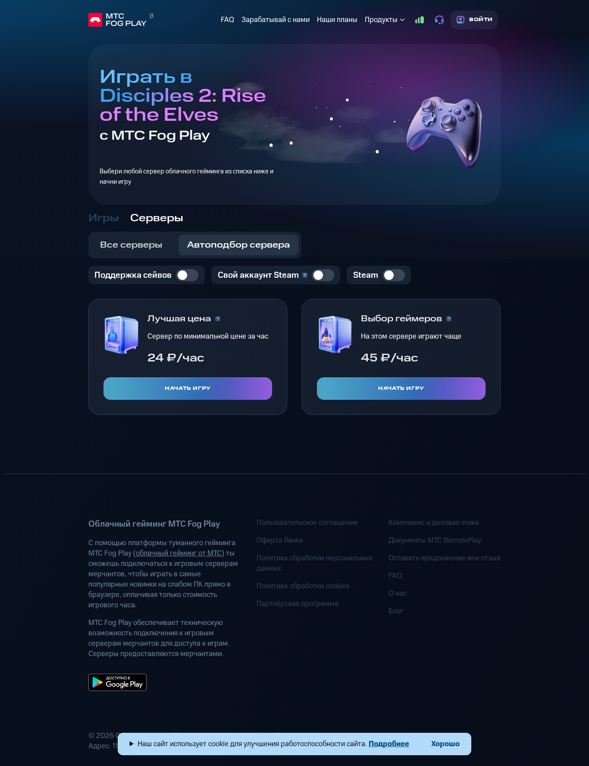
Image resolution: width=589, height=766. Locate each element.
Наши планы (337, 20)
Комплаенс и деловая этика (433, 523)
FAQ (227, 20)
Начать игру (188, 388)
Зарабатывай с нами (275, 20)
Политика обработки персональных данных (315, 563)
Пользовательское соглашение (307, 523)
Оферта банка (280, 540)
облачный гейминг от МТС (179, 553)
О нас (397, 593)
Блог (396, 611)
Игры (103, 218)
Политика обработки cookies (303, 586)
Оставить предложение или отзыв (444, 558)
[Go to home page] (152, 19)
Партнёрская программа (297, 604)
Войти (481, 19)
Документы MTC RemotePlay (434, 540)
